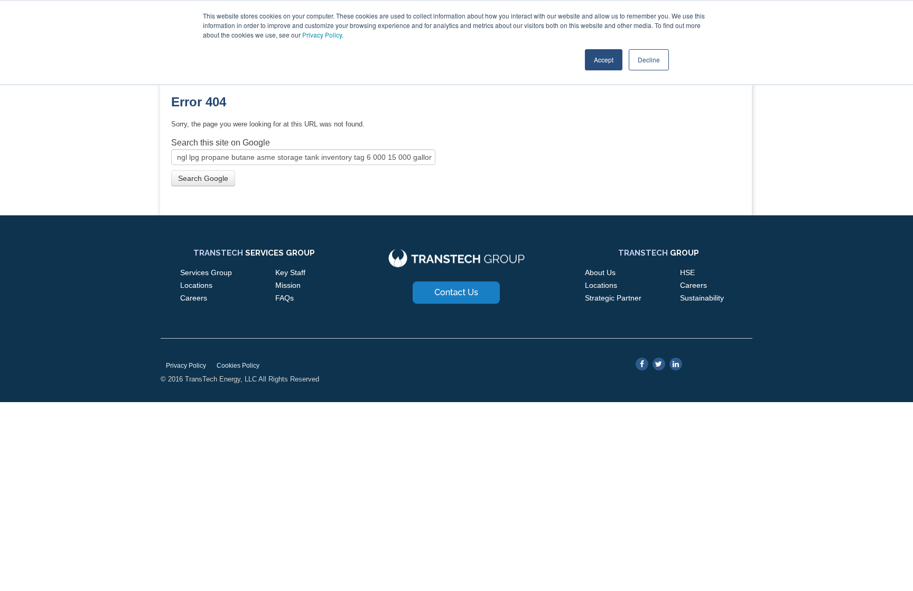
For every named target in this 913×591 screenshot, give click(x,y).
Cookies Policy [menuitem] (238, 365)
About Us (600, 272)
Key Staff (290, 272)
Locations (196, 285)
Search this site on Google (220, 142)
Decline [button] (649, 59)
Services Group (206, 272)
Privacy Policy (322, 34)
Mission (288, 285)
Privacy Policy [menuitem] (186, 365)
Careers (193, 298)
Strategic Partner (613, 298)
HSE (687, 272)
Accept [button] (603, 59)
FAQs (284, 298)
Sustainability (702, 298)
